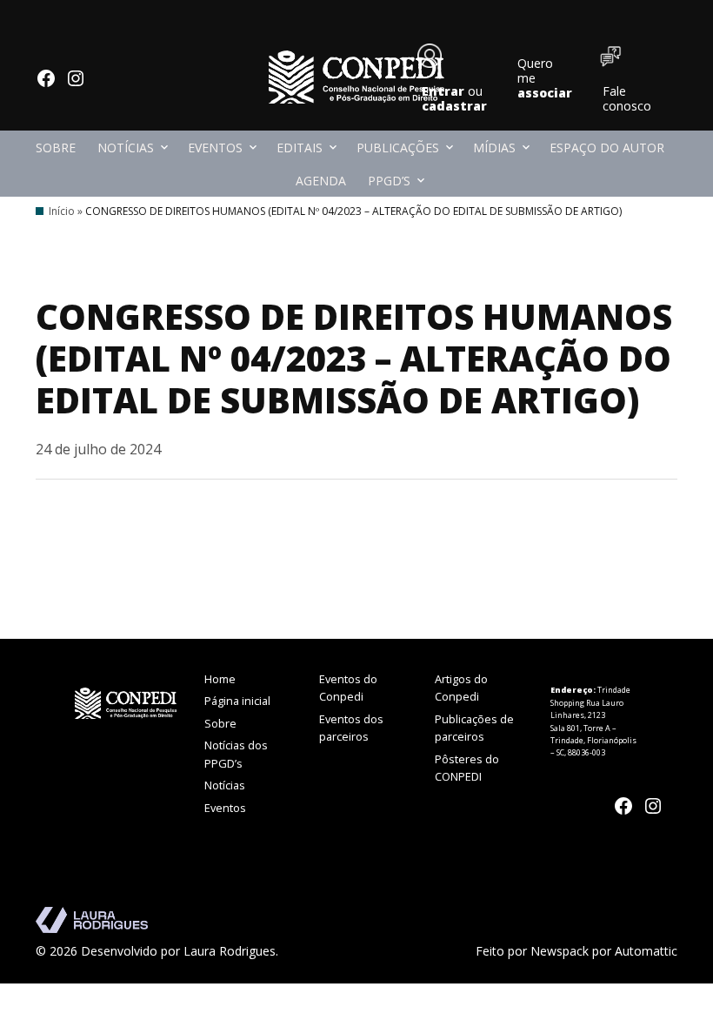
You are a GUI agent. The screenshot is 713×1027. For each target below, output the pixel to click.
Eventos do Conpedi (348, 687)
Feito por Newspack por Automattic (576, 951)
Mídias (494, 147)
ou (454, 98)
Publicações (397, 147)
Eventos (215, 147)
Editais (300, 147)
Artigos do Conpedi (461, 687)
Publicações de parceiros (474, 727)
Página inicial (237, 700)
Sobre (56, 147)
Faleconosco (627, 98)
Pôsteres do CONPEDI (467, 767)
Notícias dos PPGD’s (236, 753)
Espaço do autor (607, 147)
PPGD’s (389, 180)
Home (220, 679)
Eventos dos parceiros (351, 727)
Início (62, 211)
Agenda (321, 180)
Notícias (125, 147)
